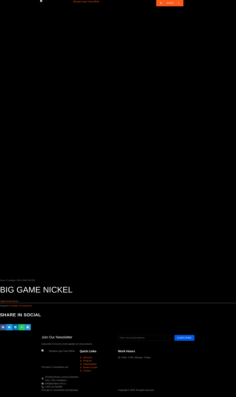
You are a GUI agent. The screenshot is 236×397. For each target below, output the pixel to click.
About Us (105, 5)
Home (96, 5)
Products (116, 5)
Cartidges (11, 280)
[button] (3, 327)
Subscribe (184, 338)
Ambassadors (130, 5)
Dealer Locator (143, 5)
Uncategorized (25, 306)
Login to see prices (9, 301)
